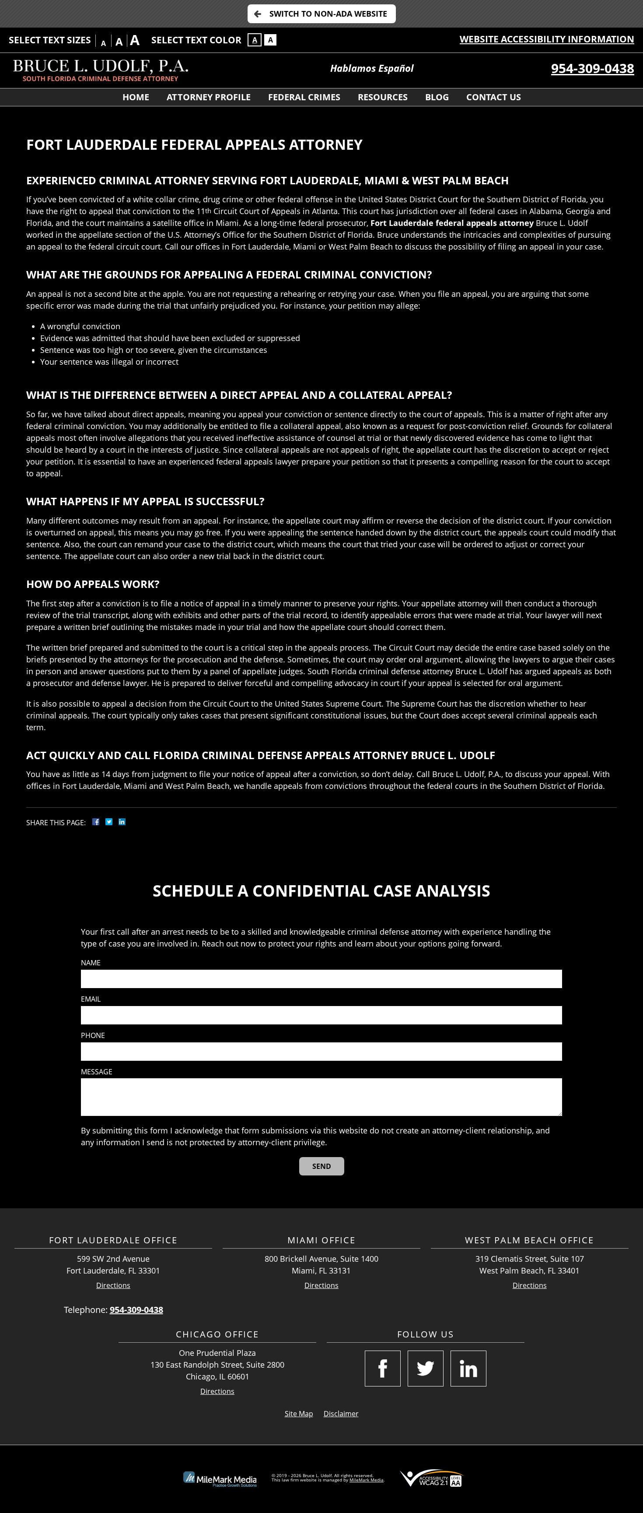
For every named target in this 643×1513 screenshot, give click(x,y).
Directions (113, 1285)
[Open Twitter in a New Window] (426, 1368)
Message (96, 1072)
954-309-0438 (592, 68)
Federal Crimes (304, 97)
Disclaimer (341, 1413)
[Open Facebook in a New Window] (383, 1368)
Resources (383, 97)
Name (91, 963)
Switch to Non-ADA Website (328, 13)
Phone (93, 1035)
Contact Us (493, 97)
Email (91, 999)
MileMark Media (366, 1480)
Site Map (299, 1413)
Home (135, 97)
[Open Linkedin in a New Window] (468, 1368)
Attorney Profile (209, 97)
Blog (437, 97)
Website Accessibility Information (547, 39)
